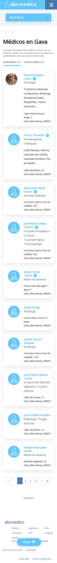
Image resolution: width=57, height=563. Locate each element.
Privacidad (31, 549)
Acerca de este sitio (12, 549)
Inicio (5, 32)
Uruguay (48, 532)
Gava (12, 32)
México (15, 528)
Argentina (33, 528)
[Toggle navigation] (51, 4)
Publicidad (24, 558)
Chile (46, 528)
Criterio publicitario (41, 558)
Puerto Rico (15, 539)
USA (30, 532)
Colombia (17, 532)
